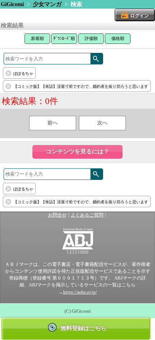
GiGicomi (12, 4)
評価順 (91, 38)
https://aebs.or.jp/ (80, 292)
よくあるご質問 (87, 215)
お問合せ (57, 215)
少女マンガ (47, 4)
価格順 (117, 38)
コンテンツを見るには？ (77, 151)
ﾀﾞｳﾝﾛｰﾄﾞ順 (64, 38)
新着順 (37, 38)
